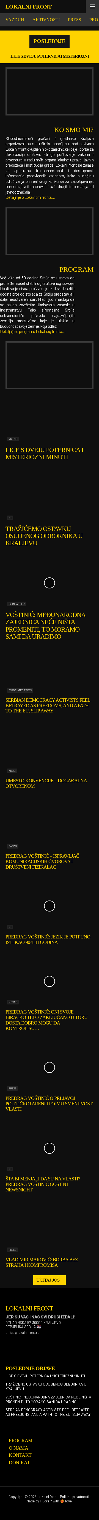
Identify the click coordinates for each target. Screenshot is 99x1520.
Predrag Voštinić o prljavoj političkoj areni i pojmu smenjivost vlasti (49, 1103)
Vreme (13, 438)
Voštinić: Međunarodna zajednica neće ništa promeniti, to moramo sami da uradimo (46, 625)
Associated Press (20, 690)
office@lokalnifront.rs (22, 1332)
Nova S (13, 1002)
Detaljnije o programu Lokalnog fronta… (32, 331)
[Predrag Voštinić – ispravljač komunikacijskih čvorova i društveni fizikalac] (50, 825)
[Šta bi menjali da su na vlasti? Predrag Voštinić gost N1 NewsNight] (50, 1148)
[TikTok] (35, 1341)
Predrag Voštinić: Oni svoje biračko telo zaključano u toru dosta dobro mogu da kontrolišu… (46, 1020)
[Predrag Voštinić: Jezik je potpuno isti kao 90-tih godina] (50, 906)
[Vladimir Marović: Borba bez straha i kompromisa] (50, 1229)
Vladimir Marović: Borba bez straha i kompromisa (42, 1262)
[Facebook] (7, 1341)
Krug (12, 770)
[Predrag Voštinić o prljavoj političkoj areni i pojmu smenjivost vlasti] (50, 1067)
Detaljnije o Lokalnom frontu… (30, 197)
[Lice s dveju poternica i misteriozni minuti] (50, 418)
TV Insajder (16, 603)
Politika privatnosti (74, 1496)
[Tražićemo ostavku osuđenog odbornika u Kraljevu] (50, 496)
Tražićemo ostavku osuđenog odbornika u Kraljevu (44, 536)
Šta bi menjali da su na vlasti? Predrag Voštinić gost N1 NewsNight (43, 1184)
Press (12, 1088)
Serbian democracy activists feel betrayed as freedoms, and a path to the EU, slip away (48, 705)
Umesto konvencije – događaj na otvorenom (46, 783)
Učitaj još (47, 1280)
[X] (48, 1341)
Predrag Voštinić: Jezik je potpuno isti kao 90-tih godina (48, 939)
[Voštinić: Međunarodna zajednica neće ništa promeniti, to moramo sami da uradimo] (50, 583)
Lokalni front (47, 1496)
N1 (10, 517)
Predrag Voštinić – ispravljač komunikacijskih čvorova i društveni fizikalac (42, 861)
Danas (13, 846)
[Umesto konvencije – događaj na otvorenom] (50, 750)
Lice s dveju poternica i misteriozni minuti (44, 453)
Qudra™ (46, 1501)
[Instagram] (21, 1341)
